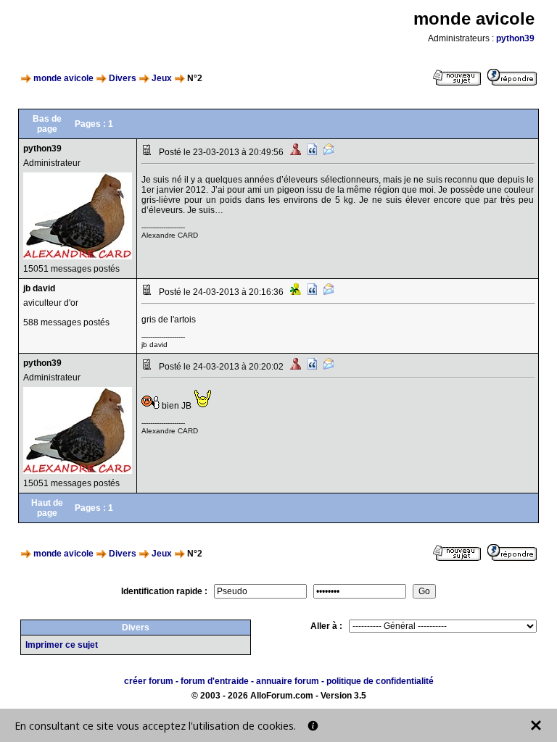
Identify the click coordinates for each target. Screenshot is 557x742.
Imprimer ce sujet (61, 645)
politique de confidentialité (380, 681)
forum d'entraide (215, 681)
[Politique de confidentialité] (313, 725)
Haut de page (47, 508)
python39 (515, 38)
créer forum (148, 681)
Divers (122, 78)
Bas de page (47, 124)
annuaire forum (287, 681)
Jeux (162, 78)
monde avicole (63, 78)
